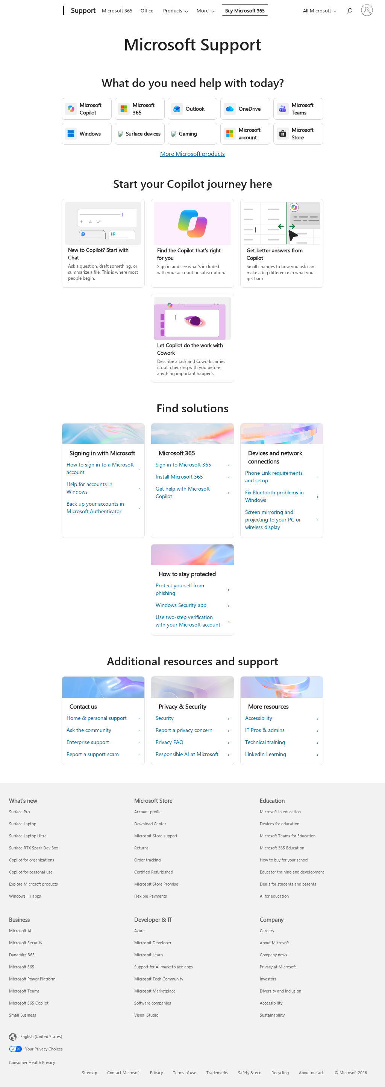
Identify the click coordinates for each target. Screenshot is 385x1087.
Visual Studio (146, 1015)
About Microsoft (274, 942)
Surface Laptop (22, 823)
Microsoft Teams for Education (287, 835)
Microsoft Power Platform (32, 979)
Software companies (152, 1003)
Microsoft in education (280, 811)
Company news (273, 954)
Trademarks (217, 1072)
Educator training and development (292, 872)
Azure (139, 930)
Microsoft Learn (148, 954)
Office (147, 10)
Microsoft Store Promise (156, 884)
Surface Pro (19, 811)
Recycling (280, 1072)
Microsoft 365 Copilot (29, 1003)
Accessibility (271, 1003)
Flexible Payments (150, 896)
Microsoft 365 (117, 10)
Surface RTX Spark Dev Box (33, 848)
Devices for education (279, 823)
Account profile (148, 811)
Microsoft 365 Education (282, 848)
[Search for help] (349, 9)
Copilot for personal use (31, 872)
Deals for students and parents (288, 884)
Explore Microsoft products (33, 884)
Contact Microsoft (123, 1072)
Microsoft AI (20, 930)
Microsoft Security (25, 942)
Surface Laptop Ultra (28, 835)
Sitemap (89, 1072)
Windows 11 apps (25, 896)
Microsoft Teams (24, 991)
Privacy (156, 1072)
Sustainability (272, 1015)
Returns (141, 848)
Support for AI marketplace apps (163, 967)
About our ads (311, 1072)
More (203, 10)
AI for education (274, 896)
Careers (267, 930)
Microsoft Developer (152, 942)
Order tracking (147, 860)
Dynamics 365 (22, 954)
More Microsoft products (192, 153)
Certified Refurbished (153, 872)
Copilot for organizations (31, 860)
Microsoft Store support (155, 835)
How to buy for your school (284, 860)
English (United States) (41, 1036)
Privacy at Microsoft (278, 967)
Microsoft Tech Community (158, 979)
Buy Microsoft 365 (245, 10)
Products (172, 10)
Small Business (22, 1015)
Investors (268, 979)
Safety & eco (249, 1072)
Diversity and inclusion (280, 991)
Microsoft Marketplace (155, 991)
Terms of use (184, 1072)
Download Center (150, 823)
